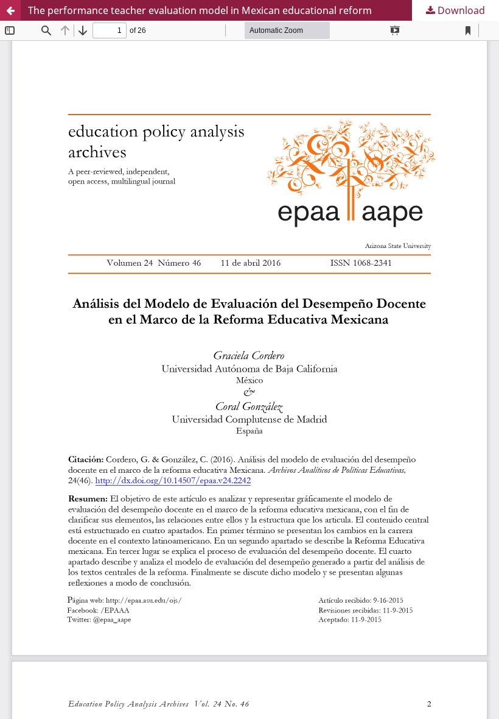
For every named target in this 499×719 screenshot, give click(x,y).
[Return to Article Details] (10, 10)
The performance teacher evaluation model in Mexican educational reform (200, 10)
